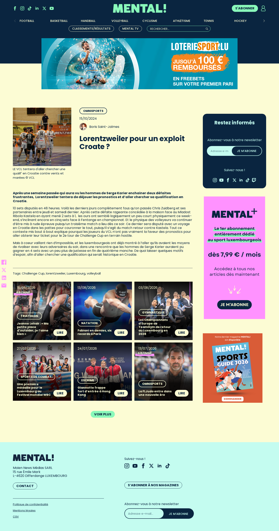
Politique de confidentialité (30, 504)
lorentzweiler (55, 273)
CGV (16, 516)
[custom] (30, 8)
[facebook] (15, 8)
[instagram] (22, 8)
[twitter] (44, 8)
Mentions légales (24, 510)
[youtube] (52, 8)
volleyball (94, 273)
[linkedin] (37, 8)
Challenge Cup (33, 273)
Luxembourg (76, 273)
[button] (264, 21)
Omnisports (93, 111)
